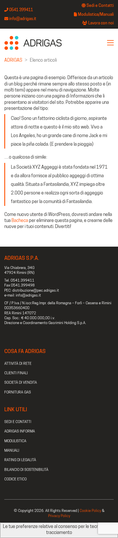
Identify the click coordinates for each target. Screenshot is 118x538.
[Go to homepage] (33, 43)
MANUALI (11, 450)
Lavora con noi (100, 23)
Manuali (107, 14)
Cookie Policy (90, 510)
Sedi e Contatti (100, 5)
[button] (110, 43)
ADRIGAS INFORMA (19, 431)
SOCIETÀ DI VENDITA (20, 382)
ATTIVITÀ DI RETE (18, 363)
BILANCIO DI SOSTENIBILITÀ (26, 469)
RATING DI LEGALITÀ (20, 459)
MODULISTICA (15, 440)
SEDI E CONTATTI (17, 421)
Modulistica (88, 14)
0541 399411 (20, 9)
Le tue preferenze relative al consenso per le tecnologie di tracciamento (59, 529)
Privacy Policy (59, 515)
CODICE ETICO (15, 479)
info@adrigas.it (22, 18)
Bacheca (19, 220)
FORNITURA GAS (17, 392)
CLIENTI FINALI (16, 373)
